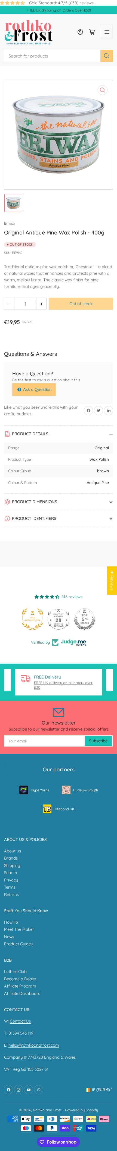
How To (11, 922)
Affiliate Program (20, 986)
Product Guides (18, 943)
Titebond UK (64, 809)
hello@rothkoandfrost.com (33, 1045)
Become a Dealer (20, 978)
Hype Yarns (40, 790)
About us (12, 851)
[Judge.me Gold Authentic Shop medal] (32, 619)
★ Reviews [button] (112, 581)
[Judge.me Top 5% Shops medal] (85, 619)
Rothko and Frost (47, 1110)
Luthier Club (15, 971)
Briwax (9, 223)
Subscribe (98, 740)
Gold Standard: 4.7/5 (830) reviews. (61, 2)
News (9, 936)
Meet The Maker (19, 929)
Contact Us (20, 1021)
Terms (10, 887)
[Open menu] (107, 32)
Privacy (11, 880)
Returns (11, 894)
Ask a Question (37, 389)
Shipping (12, 865)
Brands (11, 858)
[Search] (107, 56)
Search (10, 872)
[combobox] (58, 56)
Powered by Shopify (81, 1110)
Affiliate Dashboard (22, 993)
